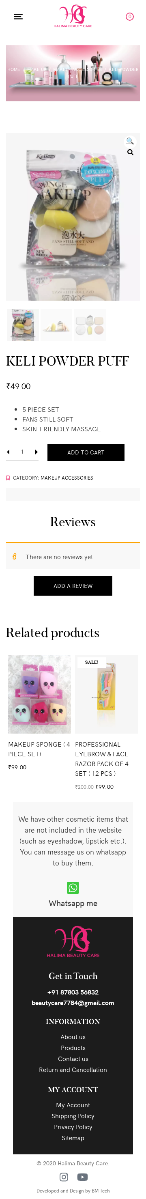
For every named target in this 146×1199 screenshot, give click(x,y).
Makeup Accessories (77, 69)
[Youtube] (82, 1177)
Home (13, 69)
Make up (36, 69)
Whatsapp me (73, 902)
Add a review (73, 586)
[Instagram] (64, 1177)
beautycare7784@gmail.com (73, 1002)
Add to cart (86, 452)
